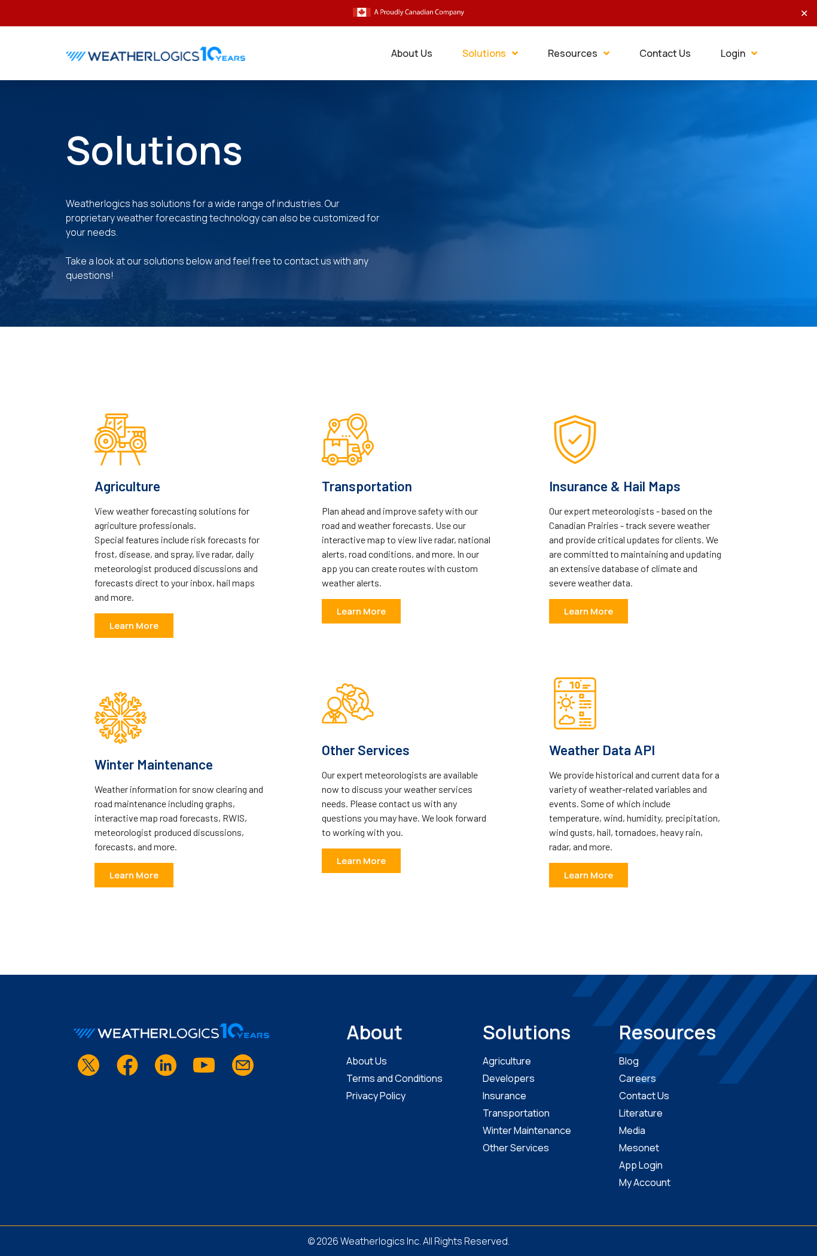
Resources (572, 53)
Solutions (484, 53)
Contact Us (665, 53)
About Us (411, 53)
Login (733, 53)
